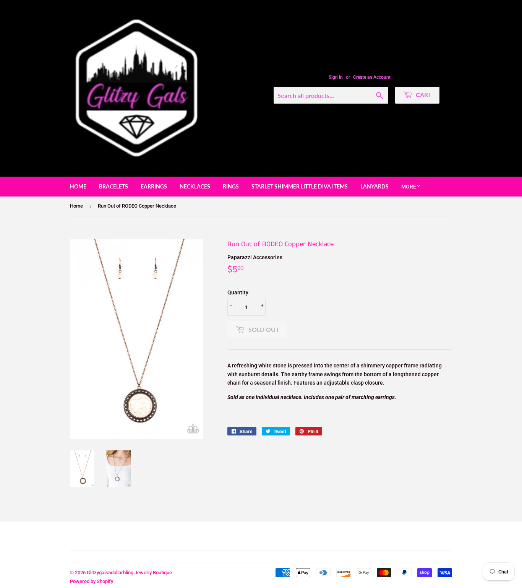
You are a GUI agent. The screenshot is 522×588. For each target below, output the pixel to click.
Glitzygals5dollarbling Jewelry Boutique (129, 572)
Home (78, 186)
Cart (423, 94)
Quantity (237, 292)
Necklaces (195, 186)
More (408, 187)
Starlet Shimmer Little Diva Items (299, 186)
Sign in (336, 77)
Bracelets (113, 186)
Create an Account (372, 77)
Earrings (154, 186)
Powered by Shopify (91, 581)
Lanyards (374, 186)
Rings (231, 186)
